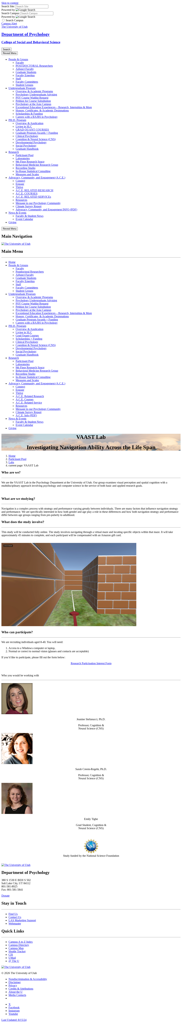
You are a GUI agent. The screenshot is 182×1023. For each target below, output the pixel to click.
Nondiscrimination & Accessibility (28, 979)
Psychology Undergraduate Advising (36, 94)
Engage (20, 183)
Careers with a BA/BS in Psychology (37, 116)
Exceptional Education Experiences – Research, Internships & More (54, 107)
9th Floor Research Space (30, 161)
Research (14, 152)
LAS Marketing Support (22, 920)
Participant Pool (24, 155)
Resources (21, 199)
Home (12, 262)
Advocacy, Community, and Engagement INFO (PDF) (46, 209)
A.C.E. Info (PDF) (26, 415)
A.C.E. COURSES (27, 193)
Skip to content (9, 2)
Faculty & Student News (29, 215)
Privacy (13, 985)
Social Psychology (26, 145)
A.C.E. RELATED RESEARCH (34, 190)
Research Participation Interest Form (91, 663)
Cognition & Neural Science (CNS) (36, 139)
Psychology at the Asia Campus (33, 104)
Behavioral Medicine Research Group (37, 164)
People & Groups (18, 59)
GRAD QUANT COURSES (32, 129)
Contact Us (15, 917)
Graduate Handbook (27, 148)
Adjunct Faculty (25, 68)
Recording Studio (25, 167)
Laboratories (23, 158)
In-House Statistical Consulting (33, 171)
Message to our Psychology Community (38, 203)
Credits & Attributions (21, 988)
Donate (5, 895)
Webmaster (15, 923)
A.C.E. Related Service (29, 402)
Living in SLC (24, 126)
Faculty (20, 62)
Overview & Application (29, 123)
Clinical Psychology (27, 136)
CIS (11, 954)
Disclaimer (15, 982)
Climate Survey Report (28, 206)
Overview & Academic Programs (34, 91)
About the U (16, 991)
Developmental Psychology (31, 142)
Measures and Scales (27, 174)
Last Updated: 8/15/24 (13, 1019)
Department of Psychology (25, 34)
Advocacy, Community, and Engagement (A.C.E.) (37, 177)
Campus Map (16, 948)
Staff (18, 78)
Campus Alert (9, 23)
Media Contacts (17, 995)
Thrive (19, 187)
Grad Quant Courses (27, 335)
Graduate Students (26, 72)
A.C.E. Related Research (30, 396)
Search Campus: (10, 13)
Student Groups (24, 84)
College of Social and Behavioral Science (30, 42)
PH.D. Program (17, 120)
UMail (12, 957)
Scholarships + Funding (29, 338)
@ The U (14, 960)
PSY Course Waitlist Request (32, 97)
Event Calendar (24, 219)
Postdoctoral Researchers (30, 271)
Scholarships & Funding (29, 113)
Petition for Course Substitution (33, 100)
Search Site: (8, 6)
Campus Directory (19, 945)
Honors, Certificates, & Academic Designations (42, 110)
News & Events (17, 212)
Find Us (13, 913)
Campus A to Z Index (21, 941)
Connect (20, 180)
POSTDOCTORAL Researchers (34, 65)
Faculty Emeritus (25, 75)
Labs (11, 462)
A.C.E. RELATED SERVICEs (33, 196)
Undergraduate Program (22, 88)
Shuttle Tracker (17, 951)
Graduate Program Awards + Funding (37, 132)
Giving (12, 222)
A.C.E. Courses (24, 399)
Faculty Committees (27, 81)
